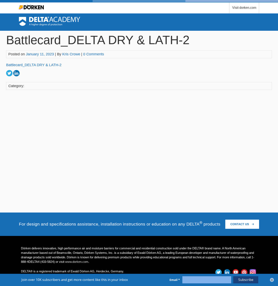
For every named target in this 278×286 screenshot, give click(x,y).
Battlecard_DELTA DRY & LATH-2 (33, 65)
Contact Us (240, 224)
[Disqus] (139, 150)
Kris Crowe (71, 54)
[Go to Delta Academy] (49, 25)
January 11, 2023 (40, 54)
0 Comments (93, 54)
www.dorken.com (76, 261)
